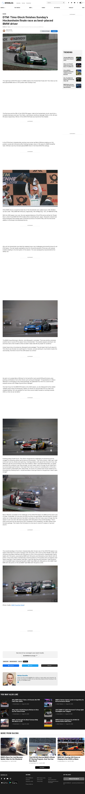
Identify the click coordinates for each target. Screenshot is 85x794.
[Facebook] (68, 2)
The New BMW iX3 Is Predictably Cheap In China (68, 59)
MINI (83, 7)
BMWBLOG (5, 26)
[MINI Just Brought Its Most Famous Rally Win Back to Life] (5, 719)
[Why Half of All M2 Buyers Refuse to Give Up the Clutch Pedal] (5, 709)
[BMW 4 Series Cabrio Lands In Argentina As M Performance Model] (48, 699)
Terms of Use (40, 779)
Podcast (71, 7)
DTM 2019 (20, 661)
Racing (4, 14)
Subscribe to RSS (29, 781)
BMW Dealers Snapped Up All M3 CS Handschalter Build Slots (67, 720)
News (30, 7)
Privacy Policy (40, 781)
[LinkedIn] (18, 682)
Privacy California (29, 784)
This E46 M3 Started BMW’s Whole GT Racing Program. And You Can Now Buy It (42, 759)
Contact (23, 3)
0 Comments (54, 31)
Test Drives (17, 7)
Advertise (18, 3)
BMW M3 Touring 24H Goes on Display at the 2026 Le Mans (69, 758)
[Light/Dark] (81, 2)
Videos (43, 7)
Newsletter (28, 3)
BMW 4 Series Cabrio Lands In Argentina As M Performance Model (69, 700)
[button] (55, 600)
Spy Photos (57, 7)
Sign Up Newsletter (52, 779)
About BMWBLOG (29, 777)
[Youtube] (74, 2)
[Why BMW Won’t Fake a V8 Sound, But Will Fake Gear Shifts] (5, 699)
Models (2, 7)
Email (50, 665)
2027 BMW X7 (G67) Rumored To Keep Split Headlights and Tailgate (69, 710)
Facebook (11, 665)
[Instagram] (77, 2)
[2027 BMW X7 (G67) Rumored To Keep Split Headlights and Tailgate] (48, 709)
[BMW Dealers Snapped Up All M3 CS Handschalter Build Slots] (48, 719)
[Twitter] (71, 2)
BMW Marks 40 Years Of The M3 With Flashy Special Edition (68, 86)
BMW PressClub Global (17, 605)
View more (41, 767)
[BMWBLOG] (11, 775)
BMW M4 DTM (5, 661)
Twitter (30, 665)
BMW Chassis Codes (41, 777)
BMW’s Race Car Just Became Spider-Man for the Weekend (12, 758)
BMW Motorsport (13, 661)
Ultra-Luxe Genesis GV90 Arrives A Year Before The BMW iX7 (68, 65)
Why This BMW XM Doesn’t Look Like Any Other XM (68, 79)
